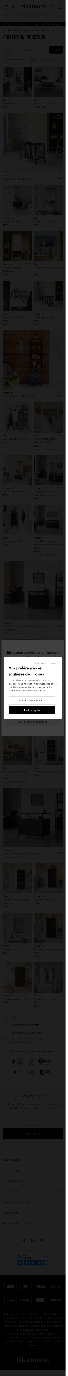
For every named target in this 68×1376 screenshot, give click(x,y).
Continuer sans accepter (45, 663)
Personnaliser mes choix (32, 700)
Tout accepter (32, 710)
